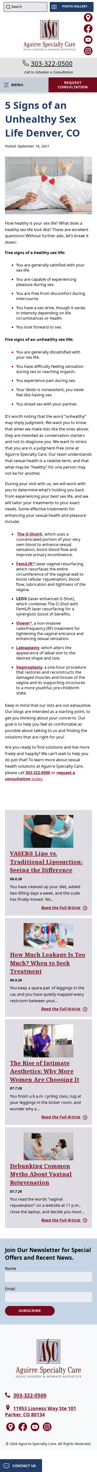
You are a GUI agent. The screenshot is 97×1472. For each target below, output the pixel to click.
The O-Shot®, (30, 534)
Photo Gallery (74, 6)
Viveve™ (24, 623)
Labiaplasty (27, 647)
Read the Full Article (61, 907)
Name (10, 1268)
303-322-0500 (52, 63)
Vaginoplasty (29, 667)
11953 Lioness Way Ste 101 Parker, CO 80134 (40, 1411)
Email (10, 1288)
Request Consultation (73, 84)
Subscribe (30, 1311)
